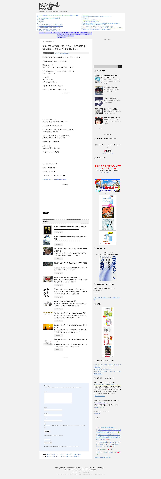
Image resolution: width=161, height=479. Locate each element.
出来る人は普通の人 (64, 53)
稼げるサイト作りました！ (88, 33)
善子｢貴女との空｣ (102, 449)
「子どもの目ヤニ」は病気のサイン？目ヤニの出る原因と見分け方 (98, 26)
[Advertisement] (91, 4)
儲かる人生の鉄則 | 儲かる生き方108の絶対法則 (49, 6)
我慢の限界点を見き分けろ (112, 117)
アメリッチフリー (100, 396)
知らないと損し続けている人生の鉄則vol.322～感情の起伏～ (64, 454)
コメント (46, 391)
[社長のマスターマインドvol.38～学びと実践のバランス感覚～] (46, 244)
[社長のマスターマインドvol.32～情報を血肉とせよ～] (47, 234)
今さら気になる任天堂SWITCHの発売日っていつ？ (94, 24)
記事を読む (58, 232)
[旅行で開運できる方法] (99, 94)
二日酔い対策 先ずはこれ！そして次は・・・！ (49, 27)
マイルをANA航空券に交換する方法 (91, 21)
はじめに (52, 32)
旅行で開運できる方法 (110, 87)
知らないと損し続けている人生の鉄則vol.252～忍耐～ (70, 313)
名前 (45, 407)
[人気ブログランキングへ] (107, 151)
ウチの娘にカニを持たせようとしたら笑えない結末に (51, 24)
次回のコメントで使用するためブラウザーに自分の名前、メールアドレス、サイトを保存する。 (65, 426)
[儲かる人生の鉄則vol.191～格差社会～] (48, 306)
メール (46, 413)
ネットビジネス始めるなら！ (79, 33)
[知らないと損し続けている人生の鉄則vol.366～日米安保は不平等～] (48, 254)
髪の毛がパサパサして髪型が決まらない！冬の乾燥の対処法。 (97, 29)
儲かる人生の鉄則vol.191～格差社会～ (66, 301)
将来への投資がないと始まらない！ (70, 34)
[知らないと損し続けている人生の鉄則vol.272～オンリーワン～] (48, 345)
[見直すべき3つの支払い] (99, 113)
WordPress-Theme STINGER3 (80, 472)
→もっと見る (99, 128)
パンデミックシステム (101, 402)
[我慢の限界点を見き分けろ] (99, 124)
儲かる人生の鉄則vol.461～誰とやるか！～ (67, 277)
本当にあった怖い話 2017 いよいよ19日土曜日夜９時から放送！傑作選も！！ (101, 23)
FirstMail (97, 413)
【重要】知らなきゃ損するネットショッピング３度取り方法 (61, 35)
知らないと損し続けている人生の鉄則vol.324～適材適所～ (63, 456)
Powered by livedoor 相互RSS (102, 457)
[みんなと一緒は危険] (99, 105)
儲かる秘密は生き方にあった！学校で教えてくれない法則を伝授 (80, 470)
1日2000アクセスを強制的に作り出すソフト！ (108, 384)
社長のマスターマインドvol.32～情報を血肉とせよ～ (70, 226)
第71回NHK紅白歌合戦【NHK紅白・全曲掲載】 (49, 18)
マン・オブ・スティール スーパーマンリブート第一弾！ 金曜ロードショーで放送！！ (103, 27)
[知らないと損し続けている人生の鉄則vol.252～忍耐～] (48, 314)
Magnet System (99, 407)
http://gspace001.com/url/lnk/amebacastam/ (54, 179)
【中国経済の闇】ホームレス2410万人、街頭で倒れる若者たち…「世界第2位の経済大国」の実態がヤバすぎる (108, 444)
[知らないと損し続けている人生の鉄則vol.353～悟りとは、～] (48, 329)
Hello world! (41, 19)
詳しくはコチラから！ (107, 172)
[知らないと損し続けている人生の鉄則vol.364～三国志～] (48, 265)
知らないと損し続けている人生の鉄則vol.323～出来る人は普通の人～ (80, 468)
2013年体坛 (85, 18)
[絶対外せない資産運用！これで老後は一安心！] (99, 82)
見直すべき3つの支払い (111, 109)
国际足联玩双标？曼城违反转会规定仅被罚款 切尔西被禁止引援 (97, 16)
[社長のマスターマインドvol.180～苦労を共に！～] (46, 296)
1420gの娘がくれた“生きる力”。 (106, 427)
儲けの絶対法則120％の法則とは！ (105, 369)
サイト (45, 418)
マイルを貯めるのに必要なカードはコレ (92, 20)
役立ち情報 (56, 53)
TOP (43, 32)
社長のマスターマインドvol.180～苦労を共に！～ (69, 289)
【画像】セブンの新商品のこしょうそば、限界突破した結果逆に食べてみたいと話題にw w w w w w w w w (108, 437)
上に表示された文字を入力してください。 (53, 435)
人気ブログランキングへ (107, 153)
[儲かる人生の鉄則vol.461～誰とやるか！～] (48, 281)
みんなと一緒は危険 (110, 98)
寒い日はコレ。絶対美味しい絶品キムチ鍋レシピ (50, 30)
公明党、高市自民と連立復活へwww (107, 452)
